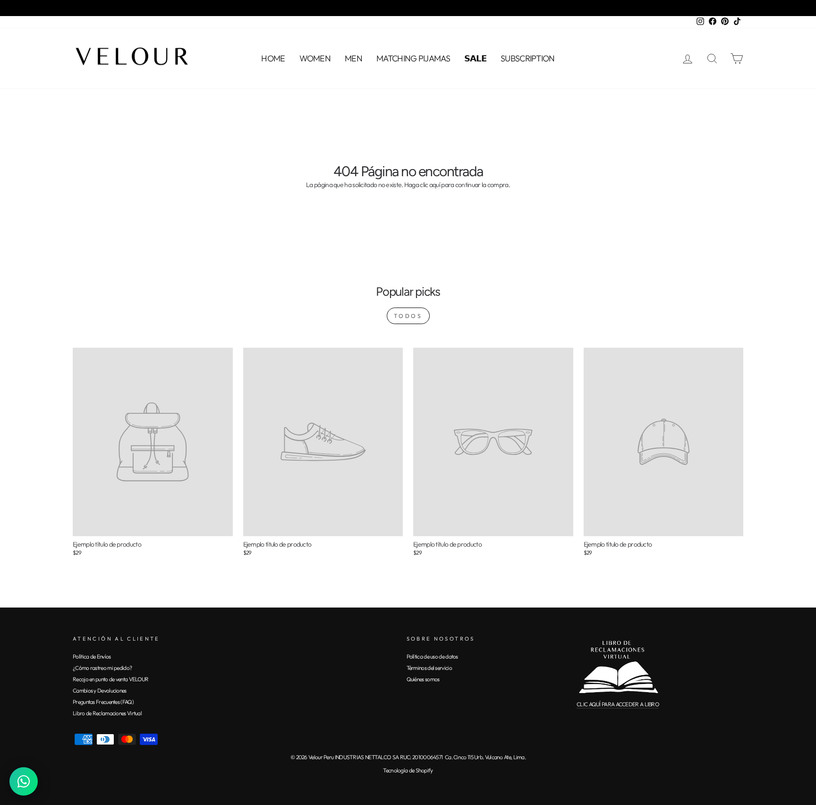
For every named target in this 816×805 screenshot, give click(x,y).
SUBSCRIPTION (528, 58)
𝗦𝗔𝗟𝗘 (475, 58)
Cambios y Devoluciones (100, 690)
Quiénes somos (423, 679)
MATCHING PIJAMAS (413, 58)
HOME (273, 58)
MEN (353, 58)
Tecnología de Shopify (408, 770)
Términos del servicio (429, 667)
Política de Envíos (91, 656)
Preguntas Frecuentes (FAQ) (103, 701)
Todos (408, 315)
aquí (434, 185)
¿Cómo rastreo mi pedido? (102, 667)
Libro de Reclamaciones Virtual (107, 713)
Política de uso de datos (432, 656)
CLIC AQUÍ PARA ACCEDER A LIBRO (618, 704)
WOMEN (315, 58)
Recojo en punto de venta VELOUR (110, 679)
